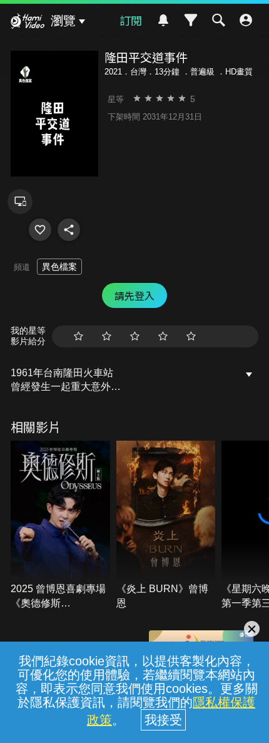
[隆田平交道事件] (40, 229)
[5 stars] (191, 336)
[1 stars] (78, 336)
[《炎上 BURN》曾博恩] (166, 525)
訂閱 (130, 20)
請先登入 (134, 295)
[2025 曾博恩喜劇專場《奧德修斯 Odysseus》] (60, 525)
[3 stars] (135, 336)
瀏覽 (63, 21)
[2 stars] (107, 336)
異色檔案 (59, 267)
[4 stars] (163, 336)
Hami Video (27, 22)
